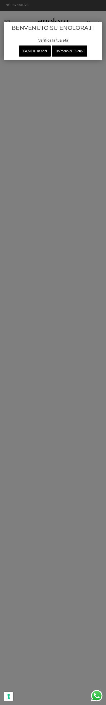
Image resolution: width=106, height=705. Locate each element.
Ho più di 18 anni (35, 51)
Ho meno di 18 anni (69, 51)
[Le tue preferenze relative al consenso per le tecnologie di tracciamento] (8, 696)
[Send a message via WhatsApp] (97, 696)
